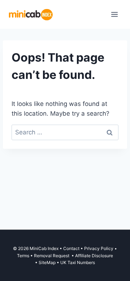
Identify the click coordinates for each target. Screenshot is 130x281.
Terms (23, 255)
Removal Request (52, 255)
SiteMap (48, 262)
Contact (71, 248)
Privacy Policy (98, 248)
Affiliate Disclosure (94, 255)
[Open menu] (114, 14)
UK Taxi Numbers (77, 262)
